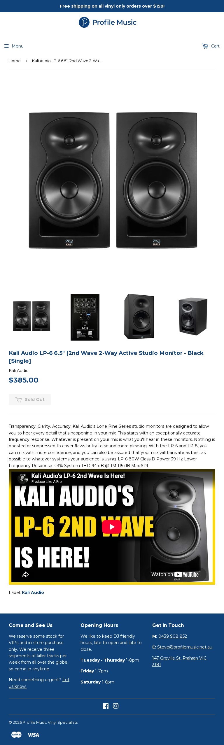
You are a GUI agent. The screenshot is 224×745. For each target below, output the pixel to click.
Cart (215, 46)
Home (15, 60)
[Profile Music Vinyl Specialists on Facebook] (106, 706)
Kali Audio (33, 592)
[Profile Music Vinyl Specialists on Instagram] (116, 706)
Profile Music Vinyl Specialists (50, 722)
